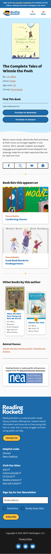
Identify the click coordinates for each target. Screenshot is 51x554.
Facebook (18, 546)
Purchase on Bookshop (25, 112)
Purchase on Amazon (25, 119)
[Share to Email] (32, 166)
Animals (6, 348)
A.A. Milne (11, 76)
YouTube (33, 546)
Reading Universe (12, 479)
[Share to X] (20, 166)
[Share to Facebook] (9, 166)
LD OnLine (9, 476)
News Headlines (10, 456)
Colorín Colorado (12, 472)
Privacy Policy (25, 539)
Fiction (13, 81)
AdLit (6, 469)
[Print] (43, 166)
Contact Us (12, 437)
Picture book (16, 89)
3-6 (14, 85)
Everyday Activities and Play (21, 348)
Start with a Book (12, 483)
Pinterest (26, 546)
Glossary (7, 453)
